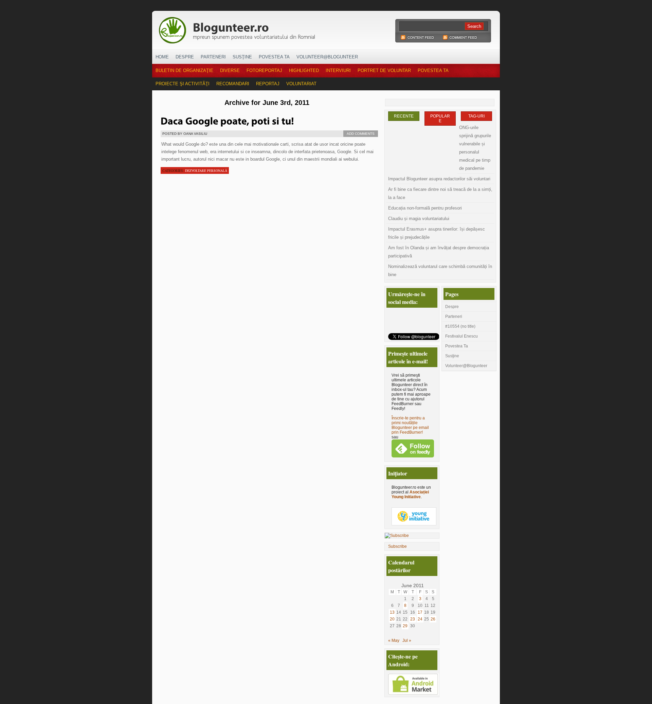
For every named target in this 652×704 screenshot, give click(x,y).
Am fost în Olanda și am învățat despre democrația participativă (438, 251)
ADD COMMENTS (361, 134)
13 (392, 612)
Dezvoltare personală (206, 170)
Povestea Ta (274, 56)
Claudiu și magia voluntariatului (418, 218)
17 (420, 612)
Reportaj (267, 83)
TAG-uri (476, 116)
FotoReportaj (264, 70)
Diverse (230, 70)
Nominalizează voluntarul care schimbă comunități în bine (440, 270)
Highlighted (304, 70)
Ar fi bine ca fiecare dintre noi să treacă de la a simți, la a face (440, 193)
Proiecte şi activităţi (183, 83)
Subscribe (397, 546)
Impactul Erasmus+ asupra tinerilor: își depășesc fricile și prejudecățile (436, 233)
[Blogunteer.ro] (284, 28)
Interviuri (338, 70)
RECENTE (404, 116)
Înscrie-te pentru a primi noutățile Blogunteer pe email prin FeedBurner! (410, 425)
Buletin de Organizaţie (184, 70)
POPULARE (440, 118)
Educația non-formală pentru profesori (425, 208)
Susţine (242, 56)
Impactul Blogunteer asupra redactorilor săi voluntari (439, 178)
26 (433, 619)
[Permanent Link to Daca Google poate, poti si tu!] (227, 120)
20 (392, 619)
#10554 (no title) (460, 326)
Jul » (406, 640)
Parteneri (213, 56)
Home (162, 56)
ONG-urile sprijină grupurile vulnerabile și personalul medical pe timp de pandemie (475, 148)
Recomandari (232, 83)
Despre (185, 56)
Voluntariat (301, 83)
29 (405, 626)
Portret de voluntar (384, 70)
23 (412, 619)
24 (420, 619)
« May (393, 640)
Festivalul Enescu (461, 336)
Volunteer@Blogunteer (327, 56)
